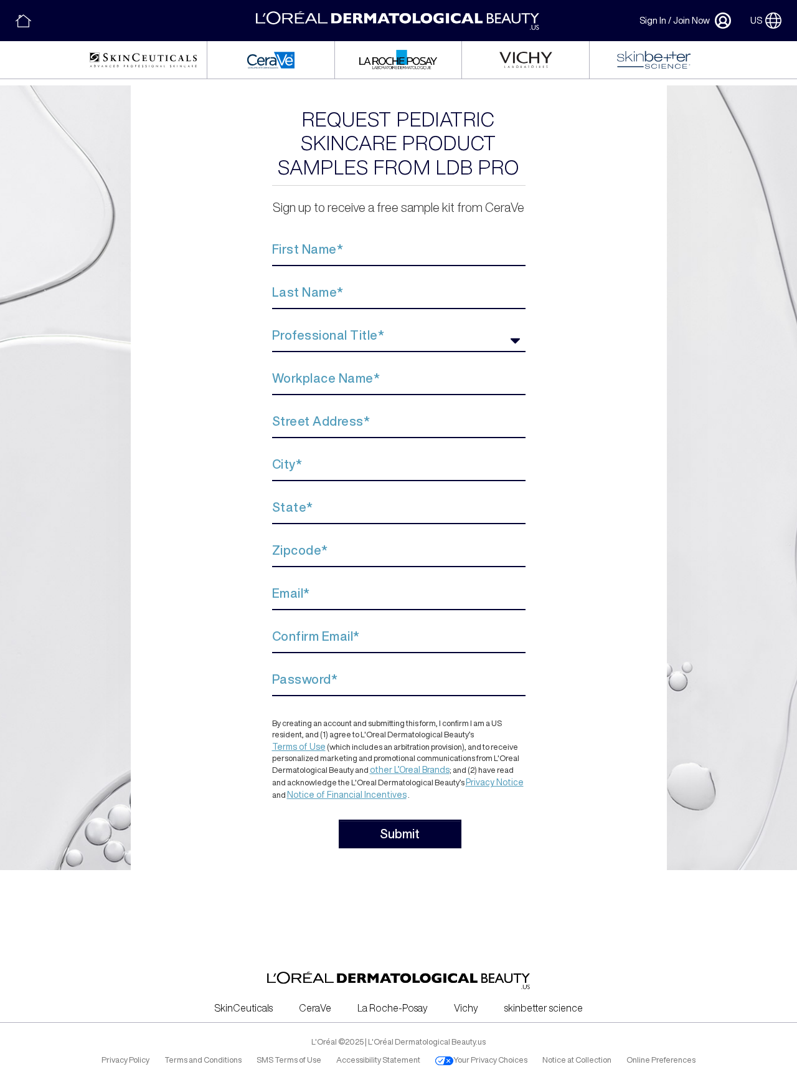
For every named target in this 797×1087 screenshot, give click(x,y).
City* (287, 464)
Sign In (652, 20)
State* (292, 507)
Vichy (466, 1008)
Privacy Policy (125, 1060)
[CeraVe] (271, 60)
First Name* (308, 249)
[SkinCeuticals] (143, 59)
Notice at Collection (576, 1060)
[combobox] (399, 341)
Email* (291, 593)
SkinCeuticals (243, 1008)
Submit (400, 833)
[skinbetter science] (654, 60)
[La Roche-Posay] (397, 60)
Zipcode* (300, 550)
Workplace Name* (326, 378)
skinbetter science (543, 1008)
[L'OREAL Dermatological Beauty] (23, 21)
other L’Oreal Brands (410, 769)
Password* (305, 679)
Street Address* (321, 421)
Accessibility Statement (378, 1060)
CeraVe (315, 1008)
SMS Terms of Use (289, 1060)
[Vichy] (525, 60)
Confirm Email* (316, 636)
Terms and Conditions (203, 1060)
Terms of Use (299, 746)
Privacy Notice (495, 782)
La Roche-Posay (392, 1008)
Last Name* (308, 292)
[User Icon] (720, 20)
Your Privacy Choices (490, 1060)
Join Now (691, 20)
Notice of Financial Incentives (347, 794)
